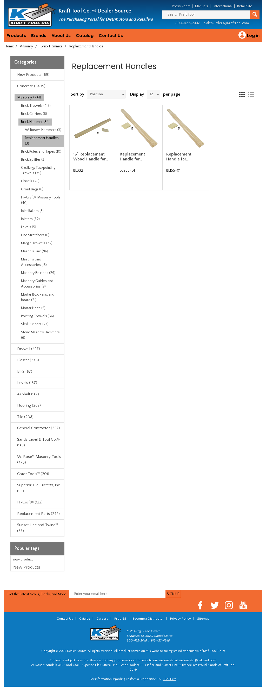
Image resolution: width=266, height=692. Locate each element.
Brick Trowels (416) (36, 106)
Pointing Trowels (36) (37, 316)
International (223, 6)
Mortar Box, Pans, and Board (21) (37, 297)
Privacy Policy (180, 618)
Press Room (181, 6)
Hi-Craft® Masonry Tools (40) (41, 200)
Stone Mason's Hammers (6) (40, 335)
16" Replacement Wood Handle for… (90, 156)
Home (9, 46)
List (251, 94)
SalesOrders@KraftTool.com (226, 23)
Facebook (200, 605)
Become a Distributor (148, 618)
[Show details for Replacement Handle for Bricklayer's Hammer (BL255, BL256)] (139, 128)
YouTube (243, 605)
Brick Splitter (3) (33, 160)
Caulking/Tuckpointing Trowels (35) (38, 170)
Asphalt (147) (28, 394)
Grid (242, 94)
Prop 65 (120, 618)
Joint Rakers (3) (32, 211)
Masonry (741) (29, 97)
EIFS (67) (24, 371)
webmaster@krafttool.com (197, 660)
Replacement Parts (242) (38, 514)
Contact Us (111, 36)
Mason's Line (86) (34, 251)
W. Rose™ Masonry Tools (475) (39, 459)
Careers (102, 618)
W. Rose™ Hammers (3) (43, 130)
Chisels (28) (30, 181)
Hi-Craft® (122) (30, 502)
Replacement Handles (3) (42, 141)
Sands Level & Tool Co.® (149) (38, 442)
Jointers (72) (30, 219)
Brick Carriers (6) (34, 114)
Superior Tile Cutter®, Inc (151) (38, 488)
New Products (26, 567)
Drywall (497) (28, 349)
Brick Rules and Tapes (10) (41, 151)
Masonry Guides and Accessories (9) (37, 284)
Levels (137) (27, 383)
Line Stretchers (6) (35, 235)
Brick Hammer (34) (35, 122)
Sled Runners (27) (35, 324)
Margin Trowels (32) (36, 243)
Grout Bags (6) (32, 189)
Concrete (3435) (31, 86)
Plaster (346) (28, 360)
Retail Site (244, 6)
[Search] (255, 14)
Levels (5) (28, 227)
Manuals (201, 6)
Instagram (229, 605)
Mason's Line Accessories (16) (34, 262)
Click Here (169, 679)
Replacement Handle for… (132, 156)
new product (23, 559)
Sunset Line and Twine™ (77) (37, 528)
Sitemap (203, 618)
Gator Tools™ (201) (33, 474)
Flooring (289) (29, 405)
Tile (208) (25, 417)
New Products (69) (33, 74)
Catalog (85, 36)
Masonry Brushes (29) (38, 273)
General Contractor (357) (38, 428)
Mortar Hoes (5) (33, 308)
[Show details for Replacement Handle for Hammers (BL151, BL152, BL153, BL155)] (185, 128)
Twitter (215, 605)
